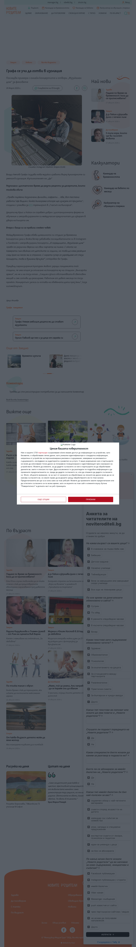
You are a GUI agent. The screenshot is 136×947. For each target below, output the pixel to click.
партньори (42, 453)
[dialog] (68, 473)
